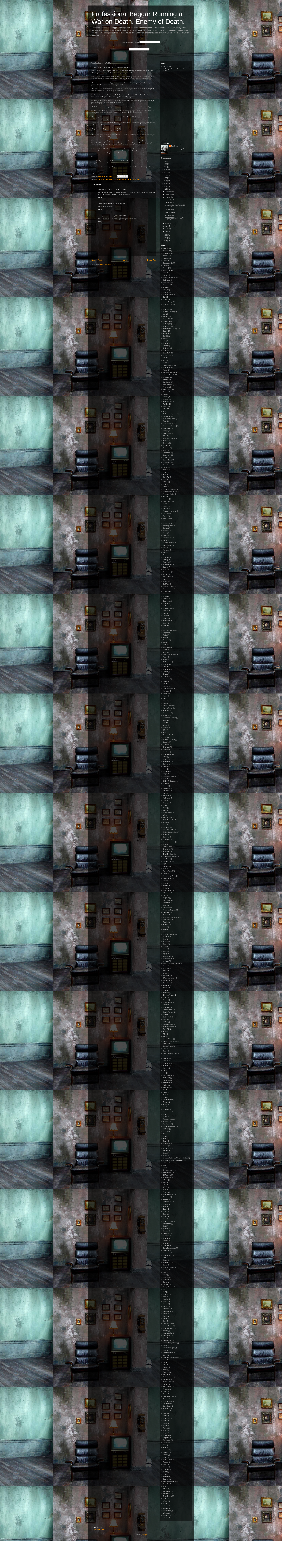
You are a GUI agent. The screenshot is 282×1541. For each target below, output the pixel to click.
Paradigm (166, 1411)
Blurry (165, 1206)
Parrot (165, 1097)
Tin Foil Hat (167, 577)
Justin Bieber (167, 545)
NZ (164, 1090)
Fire (164, 613)
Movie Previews (168, 365)
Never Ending (167, 912)
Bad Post (166, 584)
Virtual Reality (136, 179)
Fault (164, 1272)
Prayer (165, 1433)
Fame (165, 769)
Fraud (165, 1275)
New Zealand (167, 555)
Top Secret (128, 179)
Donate (165, 292)
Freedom (166, 499)
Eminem (165, 611)
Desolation (166, 752)
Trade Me (166, 951)
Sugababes (166, 1143)
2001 (164, 409)
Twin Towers (167, 384)
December (168, 191)
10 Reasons (167, 1175)
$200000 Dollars (168, 1170)
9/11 (164, 287)
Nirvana (165, 915)
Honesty (165, 1061)
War (164, 341)
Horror (165, 783)
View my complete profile (177, 149)
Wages (165, 1501)
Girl (164, 1289)
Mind (164, 436)
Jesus (165, 265)
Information (166, 791)
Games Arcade (168, 1046)
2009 (165, 235)
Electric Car (167, 849)
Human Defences (168, 543)
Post (164, 484)
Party (165, 1416)
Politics (165, 1428)
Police (165, 1425)
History (165, 506)
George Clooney (168, 1287)
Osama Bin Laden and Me (171, 917)
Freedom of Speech (169, 776)
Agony (165, 472)
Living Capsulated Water (171, 1357)
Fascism (166, 771)
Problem (165, 924)
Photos (165, 397)
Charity (165, 1000)
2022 (165, 164)
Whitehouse (167, 1510)
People (165, 922)
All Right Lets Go (168, 820)
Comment (166, 1005)
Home (124, 260)
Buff (164, 1226)
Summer (166, 1479)
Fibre (164, 1034)
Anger (165, 990)
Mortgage (166, 795)
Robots (165, 1455)
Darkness (166, 606)
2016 (165, 172)
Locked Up (166, 907)
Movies (165, 258)
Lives (165, 623)
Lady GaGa (166, 1335)
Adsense (166, 581)
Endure (165, 1022)
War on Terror (167, 647)
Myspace (166, 1389)
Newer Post (96, 260)
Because (166, 992)
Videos (165, 363)
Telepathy (166, 1484)
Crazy (165, 596)
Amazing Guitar (168, 526)
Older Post (151, 260)
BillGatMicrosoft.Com (170, 832)
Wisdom (165, 815)
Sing (164, 939)
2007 (165, 241)
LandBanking (167, 1340)
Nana (164, 1391)
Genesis (165, 1284)
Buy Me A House (168, 312)
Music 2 (165, 251)
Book (164, 1211)
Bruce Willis (167, 1224)
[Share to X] (122, 176)
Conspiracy (166, 455)
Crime (165, 674)
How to (165, 885)
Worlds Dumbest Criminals (171, 963)
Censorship (166, 1233)
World (165, 406)
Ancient (165, 988)
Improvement (167, 890)
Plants (165, 1423)
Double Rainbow (168, 1012)
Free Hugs (166, 1277)
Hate (164, 1056)
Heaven (165, 618)
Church (165, 671)
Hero (164, 1297)
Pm (164, 1107)
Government (167, 321)
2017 (165, 169)
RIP (164, 1445)
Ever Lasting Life (168, 419)
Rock (164, 1457)
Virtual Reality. (169, 215)
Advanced (166, 523)
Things (165, 574)
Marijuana (166, 550)
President (166, 803)
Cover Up (166, 477)
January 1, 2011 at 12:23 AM (116, 189)
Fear (164, 1031)
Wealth (165, 1508)
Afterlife (165, 470)
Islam (165, 1318)
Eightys (165, 1019)
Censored (166, 744)
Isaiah (165, 1316)
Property (166, 1438)
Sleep (165, 1472)
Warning (165, 1506)
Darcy (165, 290)
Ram (164, 1447)
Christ (165, 343)
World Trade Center (169, 277)
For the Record (168, 871)
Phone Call (166, 319)
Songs (165, 331)
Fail (164, 684)
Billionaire (166, 530)
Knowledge (166, 620)
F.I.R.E (165, 482)
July (167, 226)
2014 (165, 178)
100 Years (166, 975)
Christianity (166, 326)
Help (164, 883)
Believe (165, 333)
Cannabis (166, 535)
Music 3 (165, 256)
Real (164, 929)
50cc (164, 579)
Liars (164, 1350)
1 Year (165, 973)
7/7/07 (165, 1187)
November (168, 194)
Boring (165, 834)
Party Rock (166, 1418)
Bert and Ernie (167, 1202)
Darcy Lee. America (169, 1248)
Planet (165, 1104)
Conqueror (166, 839)
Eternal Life (166, 353)
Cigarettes (166, 747)
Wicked (165, 1513)
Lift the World (167, 1075)
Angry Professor (168, 1194)
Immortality (166, 282)
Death (165, 346)
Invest (165, 1313)
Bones (165, 1209)
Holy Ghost (166, 462)
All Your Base (167, 662)
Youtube (165, 399)
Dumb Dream (167, 754)
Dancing (165, 598)
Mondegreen (167, 1379)
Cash (164, 667)
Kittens (165, 1331)
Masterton (166, 1080)
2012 (165, 183)
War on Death (167, 294)
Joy (164, 793)
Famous (165, 686)
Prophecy (166, 710)
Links (165, 905)
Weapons (166, 650)
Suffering (166, 324)
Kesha (165, 696)
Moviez (165, 268)
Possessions (167, 1112)
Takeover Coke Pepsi (170, 1481)
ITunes (165, 1301)
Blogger (144, 1534)
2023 (165, 161)
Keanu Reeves (168, 1326)
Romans (165, 1462)
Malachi (165, 1367)
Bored (165, 533)
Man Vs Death (167, 66)
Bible (164, 273)
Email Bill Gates (168, 854)
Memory (165, 316)
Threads (165, 380)
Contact (165, 1241)
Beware (165, 528)
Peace (165, 1420)
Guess (165, 1051)
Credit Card (166, 1007)
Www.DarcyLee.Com (169, 654)
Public (165, 1117)
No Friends (166, 798)
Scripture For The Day (170, 328)
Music (165, 248)
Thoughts (166, 715)
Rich (164, 637)
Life (164, 358)
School (165, 1467)
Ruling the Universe (169, 489)
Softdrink (166, 1476)
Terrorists (166, 448)
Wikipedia (166, 1168)
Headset (165, 1058)
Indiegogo (166, 691)
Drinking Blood (167, 847)
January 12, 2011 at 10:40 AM (116, 216)
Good (165, 615)
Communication (168, 589)
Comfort (165, 1238)
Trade (165, 1153)
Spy (164, 1138)
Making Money (168, 708)
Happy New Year (168, 501)
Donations (166, 350)
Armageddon (167, 735)
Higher (165, 504)
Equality (165, 1270)
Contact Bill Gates (169, 842)
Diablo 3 (165, 457)
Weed (165, 1165)
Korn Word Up (167, 1333)
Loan (164, 1360)
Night (164, 1095)
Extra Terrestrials (118, 179)
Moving (165, 552)
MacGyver (166, 1078)
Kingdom (166, 898)
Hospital (165, 1299)
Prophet (165, 1114)
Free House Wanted (169, 426)
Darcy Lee (166, 253)
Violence (166, 961)
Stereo (165, 805)
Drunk (165, 1014)
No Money (166, 367)
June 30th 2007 (168, 1323)
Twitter (165, 642)
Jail (164, 1070)
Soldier (165, 445)
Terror (165, 808)
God (164, 260)
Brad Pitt (166, 1216)
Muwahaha (166, 1087)
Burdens (165, 1231)
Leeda (165, 394)
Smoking (166, 443)
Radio (165, 635)
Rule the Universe (168, 934)
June (167, 229)
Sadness (166, 1129)
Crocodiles (166, 1245)
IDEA (165, 888)
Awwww (165, 1199)
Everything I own (168, 1024)
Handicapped (167, 878)
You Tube (166, 377)
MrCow (165, 1085)
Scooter (165, 567)
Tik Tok (165, 1489)
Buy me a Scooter (169, 740)
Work (164, 652)
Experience (166, 766)
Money (165, 275)
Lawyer (165, 508)
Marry (165, 1369)
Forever (165, 1044)
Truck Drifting (167, 1496)
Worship (165, 1518)
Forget (165, 774)
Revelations (167, 1124)
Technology (166, 270)
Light (164, 547)
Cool (164, 844)
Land (164, 1338)
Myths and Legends (169, 910)
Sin (164, 1133)
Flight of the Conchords (170, 1041)
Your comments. (170, 212)
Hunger (165, 786)
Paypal (165, 516)
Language (166, 701)
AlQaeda (166, 985)
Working (165, 727)
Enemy (165, 759)
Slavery (165, 941)
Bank (164, 825)
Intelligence (166, 893)
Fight (164, 864)
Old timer (166, 513)
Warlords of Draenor (169, 718)
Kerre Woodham (168, 1328)
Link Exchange (169, 209)
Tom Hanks (166, 1493)
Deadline (166, 1250)
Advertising (166, 983)
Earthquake (166, 1262)
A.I (97, 179)
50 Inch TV (166, 980)
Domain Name (167, 538)
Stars (165, 949)
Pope (164, 1430)
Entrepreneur (167, 761)
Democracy (166, 1253)
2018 (165, 167)
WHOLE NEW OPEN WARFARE (173, 1160)
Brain (164, 1219)
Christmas (166, 669)
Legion (165, 1345)
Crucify (165, 676)
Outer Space (167, 1406)
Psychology (167, 1440)
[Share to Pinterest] (126, 176)
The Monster (167, 1148)
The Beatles (167, 572)
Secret (165, 467)
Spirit (164, 569)
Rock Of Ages (167, 1459)
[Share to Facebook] (124, 176)
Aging (165, 732)
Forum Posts (167, 355)
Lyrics (165, 628)
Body (164, 997)
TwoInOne (166, 518)
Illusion (165, 1304)
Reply (100, 197)
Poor (164, 421)
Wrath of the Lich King (170, 491)
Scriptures (166, 285)
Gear (164, 1048)
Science (165, 440)
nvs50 (165, 971)
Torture (165, 392)
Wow (164, 521)
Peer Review (167, 919)
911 (164, 297)
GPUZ (165, 873)
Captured (166, 664)
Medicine (166, 1374)
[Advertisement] (175, 107)
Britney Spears (168, 1221)
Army (165, 737)
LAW (164, 698)
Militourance (167, 1082)
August (167, 223)
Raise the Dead (168, 1119)
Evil (164, 479)
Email (165, 757)
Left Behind (166, 900)
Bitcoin (165, 1204)
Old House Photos (169, 630)
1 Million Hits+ (167, 817)
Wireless (166, 1515)
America (165, 387)
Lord (164, 1362)
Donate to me (167, 304)
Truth (164, 450)
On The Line (167, 1404)
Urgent (165, 1498)
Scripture (166, 280)
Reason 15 (166, 1452)
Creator (165, 1243)
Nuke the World (168, 1401)
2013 (165, 181)
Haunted (165, 1294)
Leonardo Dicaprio (169, 1348)
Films (165, 540)
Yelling (165, 966)
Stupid (165, 1141)
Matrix (165, 370)
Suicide (165, 1146)
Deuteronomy (167, 1255)
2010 (165, 189)
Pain (164, 338)
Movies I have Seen (169, 372)
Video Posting (167, 958)
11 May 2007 (167, 1177)
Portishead (166, 1109)
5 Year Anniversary (169, 978)
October (168, 197)
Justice (165, 895)
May (167, 231)
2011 (165, 186)
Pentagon (166, 557)
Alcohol (165, 1192)
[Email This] (118, 176)
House (165, 299)
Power (165, 487)
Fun (164, 778)
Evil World (166, 416)
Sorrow (165, 944)
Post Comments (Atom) (107, 264)
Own (164, 800)
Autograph (166, 1197)
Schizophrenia (167, 564)
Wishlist (165, 723)
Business (166, 837)
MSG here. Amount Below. (130, 42)
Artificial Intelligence (105, 179)
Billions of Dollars (168, 586)
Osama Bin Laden (169, 438)
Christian (166, 309)
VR (164, 360)
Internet (165, 1068)
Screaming (166, 1469)
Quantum (166, 1442)
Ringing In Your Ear (169, 1126)
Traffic (165, 1155)
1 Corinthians (167, 1172)
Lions (165, 1355)
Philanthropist (167, 1099)
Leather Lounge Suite (170, 1343)
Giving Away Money (169, 876)
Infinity (165, 1306)
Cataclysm (166, 423)
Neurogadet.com (168, 1396)
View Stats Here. (99, 1530)
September (169, 200)
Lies (164, 1073)
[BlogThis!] (120, 176)
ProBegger (175, 146)
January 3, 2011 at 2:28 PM (116, 204)
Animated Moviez (168, 494)
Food (164, 868)
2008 (165, 238)
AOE (164, 1190)
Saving (165, 1131)
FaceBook (166, 859)
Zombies (166, 968)
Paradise (166, 1413)
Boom (165, 1214)
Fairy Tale (166, 1029)
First (164, 1036)
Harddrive (166, 881)
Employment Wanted (169, 856)
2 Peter (165, 1180)
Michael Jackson (168, 1377)
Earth (165, 681)
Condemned (167, 591)
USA (164, 645)
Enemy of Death (168, 1267)
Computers (166, 453)
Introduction (167, 1311)
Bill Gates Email (168, 830)
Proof (165, 927)
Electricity (166, 851)
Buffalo (165, 1228)
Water (165, 720)
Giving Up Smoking (169, 781)
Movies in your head (169, 511)
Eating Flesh (167, 1017)
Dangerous (166, 601)
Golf (164, 1292)
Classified (166, 1236)
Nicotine (165, 1399)
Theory (165, 1151)
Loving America (168, 705)
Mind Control (167, 389)
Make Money (167, 465)
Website (165, 1163)
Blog (164, 474)
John (164, 1321)
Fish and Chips (168, 1039)
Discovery (166, 679)
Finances (166, 866)
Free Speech (167, 428)
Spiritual (165, 946)
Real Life (166, 562)
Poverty (165, 560)
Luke (164, 1365)
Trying (165, 953)
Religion (165, 404)
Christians (166, 348)
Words (165, 725)
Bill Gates (166, 827)
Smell (165, 1474)
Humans (165, 1065)
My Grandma (167, 1386)
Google (165, 431)
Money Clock (167, 1382)
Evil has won (167, 764)
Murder (165, 1384)
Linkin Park (166, 903)
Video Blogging (168, 956)
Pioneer (165, 1102)
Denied (165, 749)
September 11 (169, 202)
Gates (165, 1282)
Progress (166, 633)
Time (164, 810)
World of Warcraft (168, 375)
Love (164, 307)
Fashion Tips (167, 861)
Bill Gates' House (168, 995)
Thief (164, 1486)
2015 (165, 175)
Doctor (165, 1260)
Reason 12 (166, 1450)
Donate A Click (168, 1010)
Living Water (167, 433)
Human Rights (167, 1063)
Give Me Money (168, 688)
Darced (165, 603)
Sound (165, 1136)
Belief (165, 336)
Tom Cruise (166, 1491)
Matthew (166, 1372)
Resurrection (167, 932)
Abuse (165, 657)
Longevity (166, 703)
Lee (164, 314)
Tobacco (166, 640)
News (165, 1092)
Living (165, 625)
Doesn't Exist (167, 460)
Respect (165, 1121)
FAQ (164, 496)
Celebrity (166, 742)
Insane (165, 693)
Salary (165, 1464)
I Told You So (167, 788)
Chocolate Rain (168, 1002)
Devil (164, 1258)
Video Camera (167, 812)
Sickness (166, 937)
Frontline (166, 1279)
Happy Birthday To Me (170, 1053)
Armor (165, 822)
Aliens (165, 659)
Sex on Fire (167, 713)
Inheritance (166, 1309)
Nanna (165, 1394)
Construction (167, 594)
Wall (164, 1503)
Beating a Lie (167, 401)
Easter (165, 1265)
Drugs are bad (167, 608)
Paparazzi (166, 1408)
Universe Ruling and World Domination (175, 1158)
